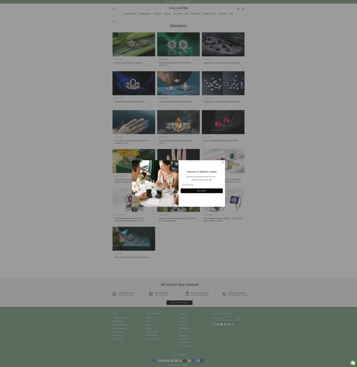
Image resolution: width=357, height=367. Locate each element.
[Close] (223, 162)
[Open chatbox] (353, 363)
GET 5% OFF (201, 191)
